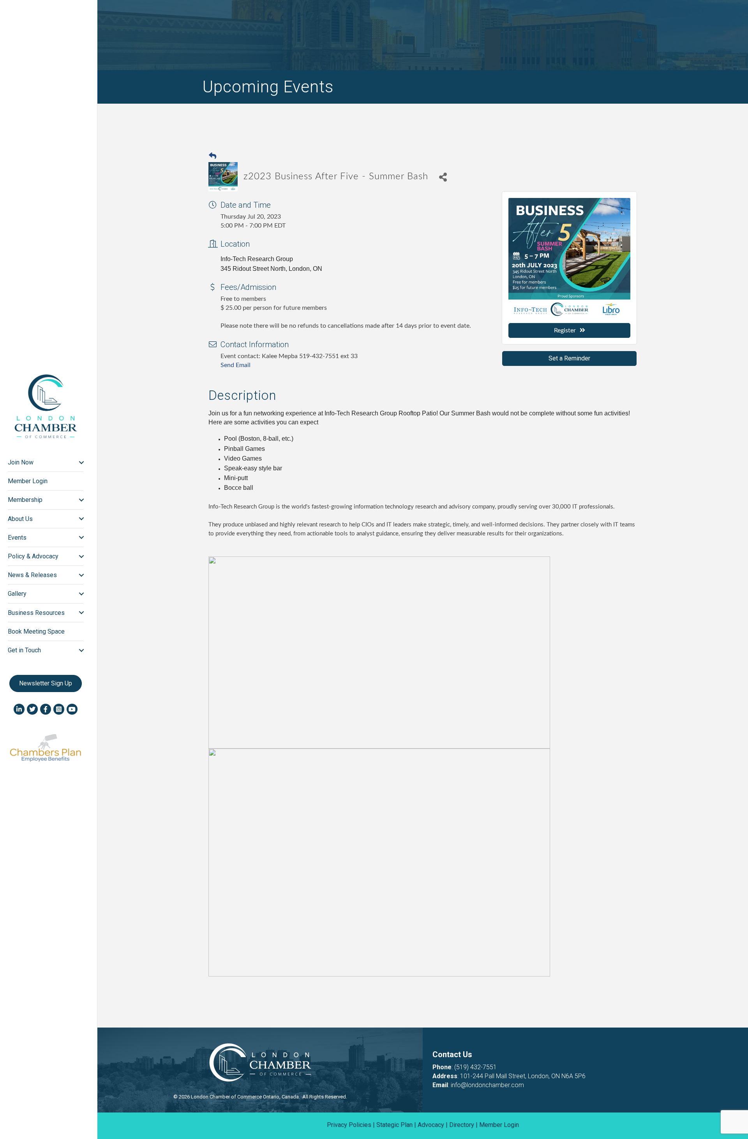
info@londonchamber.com (487, 1085)
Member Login (28, 481)
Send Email (236, 365)
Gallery (17, 593)
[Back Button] (212, 156)
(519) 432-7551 (475, 1067)
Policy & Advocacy (33, 556)
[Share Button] (443, 176)
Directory (461, 1124)
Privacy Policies (349, 1124)
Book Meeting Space (36, 631)
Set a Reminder (569, 358)
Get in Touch (24, 650)
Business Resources (36, 612)
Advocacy (431, 1124)
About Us (20, 519)
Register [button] (565, 330)
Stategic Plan (394, 1124)
